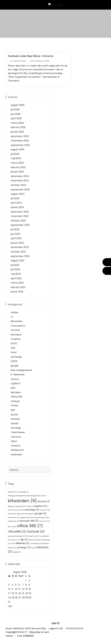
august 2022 (17, 260)
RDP (13, 410)
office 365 (30, 525)
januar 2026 (17, 131)
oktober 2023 (18, 220)
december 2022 (20, 247)
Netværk (16, 392)
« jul (10, 606)
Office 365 (16, 396)
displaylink (20, 506)
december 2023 (20, 211)
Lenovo (15, 379)
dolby (30, 506)
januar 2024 (17, 207)
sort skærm (35, 543)
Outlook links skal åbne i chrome (30, 56)
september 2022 (20, 256)
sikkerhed (22, 543)
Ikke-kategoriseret (21, 370)
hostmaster (13, 517)
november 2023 (20, 216)
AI (12, 316)
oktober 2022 (18, 251)
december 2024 (20, 176)
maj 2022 (16, 274)
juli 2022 (15, 265)
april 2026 (16, 118)
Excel (14, 352)
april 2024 (16, 202)
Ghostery (29, 514)
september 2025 (20, 145)
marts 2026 (17, 123)
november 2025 (20, 140)
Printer (14, 405)
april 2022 (16, 278)
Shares (14, 423)
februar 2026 (18, 127)
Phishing (29, 536)
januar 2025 (17, 171)
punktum (15, 540)
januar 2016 (17, 291)
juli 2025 (15, 154)
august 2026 (17, 105)
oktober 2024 (18, 185)
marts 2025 (17, 163)
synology (23, 547)
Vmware (15, 445)
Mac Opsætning (38, 517)
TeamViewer (18, 432)
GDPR (14, 361)
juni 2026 (15, 114)
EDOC (14, 343)
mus (42, 521)
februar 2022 (18, 287)
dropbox (40, 506)
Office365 (17, 532)
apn (43, 496)
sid (12, 543)
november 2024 (20, 180)
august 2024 (18, 194)
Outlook (15, 401)
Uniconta (16, 436)
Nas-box (12, 527)
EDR (13, 348)
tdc (33, 548)
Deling (11, 506)
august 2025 (17, 149)
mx (47, 521)
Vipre (14, 441)
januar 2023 (17, 243)
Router (14, 414)
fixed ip (21, 514)
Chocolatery (18, 325)
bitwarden (22, 501)
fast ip (43, 510)
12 (16, 589)
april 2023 (16, 238)
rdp (24, 539)
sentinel (15, 419)
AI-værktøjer (23, 492)
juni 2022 (15, 269)
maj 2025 (16, 158)
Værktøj (17, 552)
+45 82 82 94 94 (106, 262)
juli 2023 (15, 229)
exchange (32, 509)
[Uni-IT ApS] (55, 4)
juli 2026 (15, 109)
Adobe (14, 312)
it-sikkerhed (17, 374)
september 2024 (20, 189)
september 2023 (20, 225)
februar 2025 (18, 167)
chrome (15, 330)
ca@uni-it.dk (106, 271)
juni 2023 (15, 234)
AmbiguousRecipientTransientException (24, 496)
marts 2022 (17, 282)
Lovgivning (25, 517)
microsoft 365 (28, 520)
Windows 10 (17, 450)
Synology (16, 427)
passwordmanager (16, 536)
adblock (12, 492)
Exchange (16, 356)
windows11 (16, 454)
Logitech (15, 383)
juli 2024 (15, 198)
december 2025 (20, 136)
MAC (13, 388)
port (37, 536)
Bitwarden (16, 321)
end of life (19, 510)
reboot (31, 540)
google (14, 365)
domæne (16, 334)
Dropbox (16, 339)
